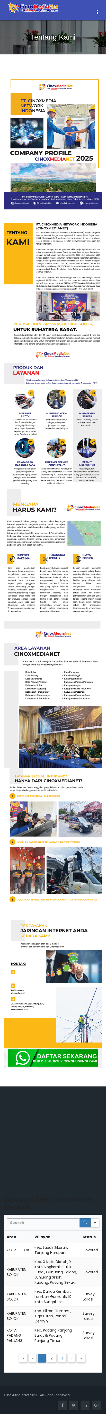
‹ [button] (32, 1358)
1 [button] (41, 1358)
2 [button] (51, 1358)
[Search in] (95, 1222)
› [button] (71, 1358)
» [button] (81, 1358)
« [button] (23, 1358)
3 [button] (62, 1358)
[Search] (85, 1222)
